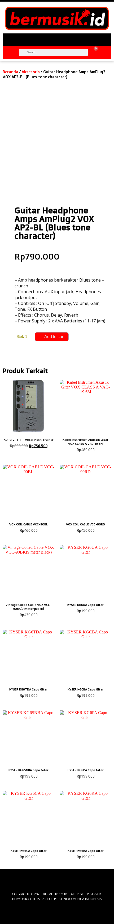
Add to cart (54, 336)
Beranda (10, 71)
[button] (57, 37)
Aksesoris (31, 71)
